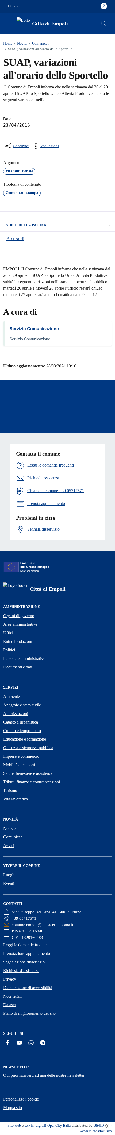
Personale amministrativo (24, 658)
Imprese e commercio (21, 756)
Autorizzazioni (15, 713)
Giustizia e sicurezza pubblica (28, 747)
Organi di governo (18, 615)
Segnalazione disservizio (24, 962)
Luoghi (9, 875)
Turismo (10, 790)
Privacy (9, 979)
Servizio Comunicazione (34, 328)
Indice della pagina (25, 225)
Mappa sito (12, 1107)
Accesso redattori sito (95, 1131)
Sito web (14, 1126)
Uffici (8, 633)
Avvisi (8, 845)
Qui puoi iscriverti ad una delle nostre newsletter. (44, 1075)
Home (7, 43)
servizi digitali (35, 1126)
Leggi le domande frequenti (26, 945)
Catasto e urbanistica (20, 722)
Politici (9, 650)
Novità (20, 43)
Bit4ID (99, 1126)
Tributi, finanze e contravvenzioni (31, 782)
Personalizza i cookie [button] (21, 1099)
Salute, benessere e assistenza (28, 773)
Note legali (12, 996)
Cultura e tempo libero (22, 730)
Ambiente (11, 696)
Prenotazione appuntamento (26, 953)
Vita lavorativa (15, 799)
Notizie (9, 828)
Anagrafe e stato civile (22, 705)
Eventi (8, 883)
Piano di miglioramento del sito (29, 1013)
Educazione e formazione (24, 739)
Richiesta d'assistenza (21, 970)
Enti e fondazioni (17, 641)
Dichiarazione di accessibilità (27, 987)
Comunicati (39, 43)
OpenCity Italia (59, 1126)
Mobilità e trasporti (19, 765)
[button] (14, 6)
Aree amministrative (20, 624)
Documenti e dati (17, 667)
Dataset (9, 1004)
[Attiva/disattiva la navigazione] (6, 23)
